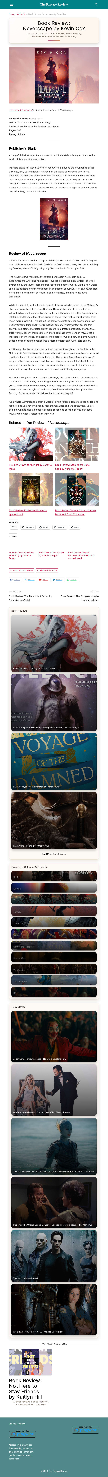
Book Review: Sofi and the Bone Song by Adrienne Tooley (72, 466)
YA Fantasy (70, 36)
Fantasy (77, 33)
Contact (21, 1423)
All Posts (21, 14)
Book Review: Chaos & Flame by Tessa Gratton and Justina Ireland (81, 555)
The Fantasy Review (54, 4)
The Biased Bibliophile (20, 110)
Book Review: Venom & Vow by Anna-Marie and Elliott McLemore (75, 512)
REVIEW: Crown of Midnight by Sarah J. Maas (30, 466)
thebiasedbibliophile (47, 570)
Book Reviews (57, 33)
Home (11, 14)
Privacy (12, 1423)
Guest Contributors (36, 33)
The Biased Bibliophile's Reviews (48, 36)
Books (69, 33)
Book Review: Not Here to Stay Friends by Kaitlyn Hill (25, 1388)
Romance (44, 1402)
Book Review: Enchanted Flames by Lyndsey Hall (28, 512)
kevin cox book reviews (22, 570)
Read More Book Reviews (54, 854)
